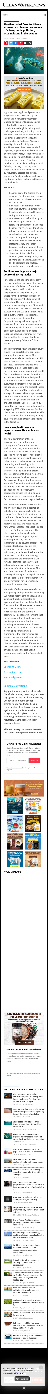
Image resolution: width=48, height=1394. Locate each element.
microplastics (23, 713)
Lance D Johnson (22, 38)
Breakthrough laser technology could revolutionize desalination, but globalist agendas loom (28, 1235)
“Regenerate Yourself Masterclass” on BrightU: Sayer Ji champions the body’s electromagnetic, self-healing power (28, 1276)
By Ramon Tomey (28, 1227)
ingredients (21, 710)
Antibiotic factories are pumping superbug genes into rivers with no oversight (28, 1172)
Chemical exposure (13, 694)
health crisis (25, 707)
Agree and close (22, 1379)
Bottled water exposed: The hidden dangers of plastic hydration (28, 1337)
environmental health (14, 704)
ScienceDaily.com (12, 667)
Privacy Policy (17, 1373)
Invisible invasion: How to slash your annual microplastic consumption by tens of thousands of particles (28, 1111)
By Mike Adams (28, 1104)
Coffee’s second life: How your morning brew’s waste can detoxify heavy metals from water (28, 1325)
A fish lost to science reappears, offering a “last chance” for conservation (27, 1262)
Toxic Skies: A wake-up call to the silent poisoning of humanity (27, 1198)
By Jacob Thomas (28, 1283)
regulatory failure (12, 720)
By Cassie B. (27, 1117)
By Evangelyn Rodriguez (31, 1215)
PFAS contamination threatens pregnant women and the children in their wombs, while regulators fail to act (28, 1186)
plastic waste (19, 716)
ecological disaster (25, 697)
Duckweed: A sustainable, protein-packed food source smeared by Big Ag (28, 1302)
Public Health (33, 716)
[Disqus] (24, 909)
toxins (17, 723)
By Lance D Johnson (29, 1129)
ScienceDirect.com (13, 672)
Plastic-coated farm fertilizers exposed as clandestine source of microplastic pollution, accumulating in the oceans (28, 1138)
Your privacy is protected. (15, 768)
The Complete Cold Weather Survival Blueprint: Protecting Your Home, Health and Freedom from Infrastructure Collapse (28, 1098)
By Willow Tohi (27, 1255)
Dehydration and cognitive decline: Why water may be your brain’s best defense (28, 1209)
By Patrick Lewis (28, 1192)
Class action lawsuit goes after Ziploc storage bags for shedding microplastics (27, 1124)
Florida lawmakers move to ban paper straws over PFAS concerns (27, 1150)
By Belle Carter (27, 1202)
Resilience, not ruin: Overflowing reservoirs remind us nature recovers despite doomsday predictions (27, 1249)
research (26, 720)
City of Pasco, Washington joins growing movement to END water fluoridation (27, 1222)
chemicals (28, 694)
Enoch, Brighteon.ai (13, 677)
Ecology (38, 697)
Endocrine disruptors (14, 701)
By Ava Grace (26, 1154)
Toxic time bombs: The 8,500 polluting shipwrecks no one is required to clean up (26, 1290)
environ (29, 701)
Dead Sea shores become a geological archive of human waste (28, 1160)
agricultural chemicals (30, 691)
